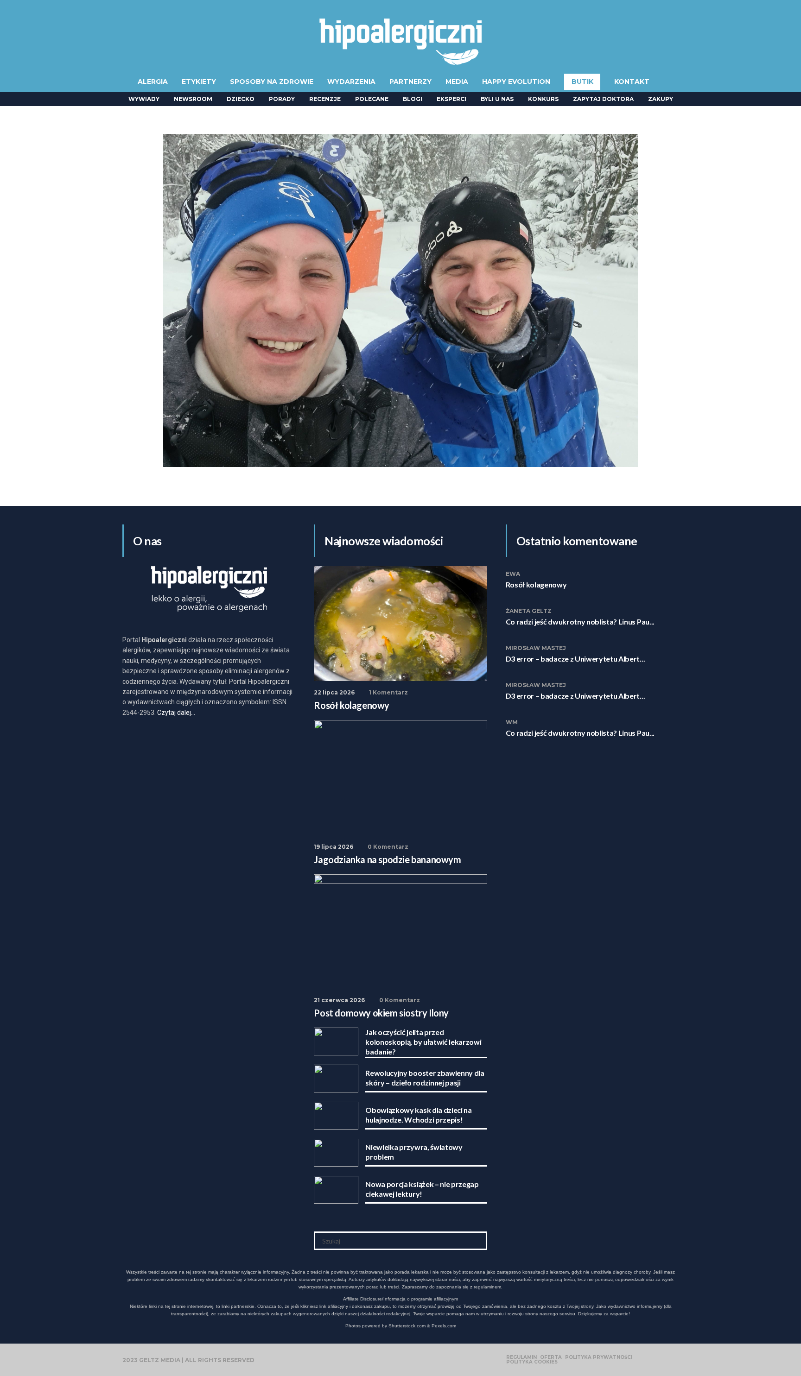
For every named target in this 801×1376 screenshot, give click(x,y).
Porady (282, 98)
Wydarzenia (351, 81)
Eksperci (451, 98)
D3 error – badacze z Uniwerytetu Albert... (575, 658)
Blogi (412, 98)
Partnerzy (410, 81)
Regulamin (521, 1357)
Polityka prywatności (598, 1357)
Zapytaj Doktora (603, 98)
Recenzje (325, 98)
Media (456, 81)
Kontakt (631, 81)
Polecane (371, 98)
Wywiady (143, 98)
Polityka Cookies (532, 1362)
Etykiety (199, 81)
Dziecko (240, 98)
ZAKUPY (660, 98)
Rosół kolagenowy (536, 584)
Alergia (153, 81)
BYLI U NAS (497, 98)
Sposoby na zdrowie (271, 81)
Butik (582, 81)
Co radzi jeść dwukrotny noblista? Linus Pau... (580, 621)
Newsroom (193, 98)
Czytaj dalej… (176, 712)
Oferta (551, 1357)
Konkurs (543, 98)
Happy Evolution (516, 81)
